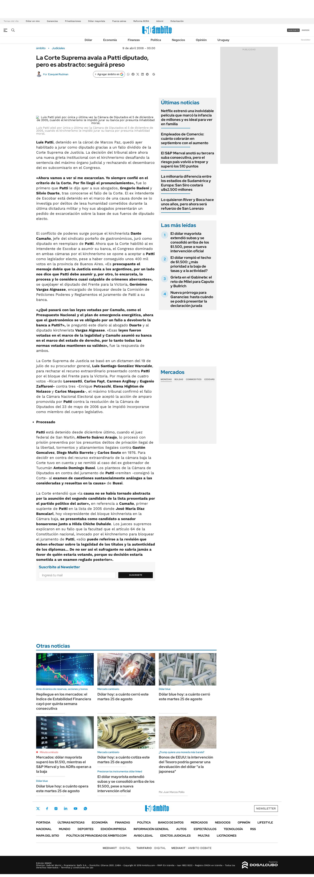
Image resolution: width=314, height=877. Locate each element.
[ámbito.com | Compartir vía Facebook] (133, 74)
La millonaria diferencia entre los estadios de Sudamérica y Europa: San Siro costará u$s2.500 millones (186, 183)
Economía (110, 40)
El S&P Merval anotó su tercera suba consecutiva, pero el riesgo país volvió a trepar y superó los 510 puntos (187, 160)
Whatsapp (85, 808)
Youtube (75, 808)
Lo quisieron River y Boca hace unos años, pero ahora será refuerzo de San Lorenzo (187, 204)
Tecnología (233, 829)
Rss (253, 829)
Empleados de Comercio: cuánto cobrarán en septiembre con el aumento (184, 138)
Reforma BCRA (141, 21)
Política (156, 40)
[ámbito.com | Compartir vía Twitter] (137, 74)
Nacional (44, 829)
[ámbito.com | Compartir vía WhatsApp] (128, 74)
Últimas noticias (71, 822)
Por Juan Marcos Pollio (171, 792)
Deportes (85, 829)
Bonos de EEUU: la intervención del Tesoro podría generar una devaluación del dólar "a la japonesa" (186, 764)
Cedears (209, 379)
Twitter (38, 808)
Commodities (194, 379)
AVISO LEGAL (143, 836)
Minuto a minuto (49, 752)
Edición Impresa (113, 829)
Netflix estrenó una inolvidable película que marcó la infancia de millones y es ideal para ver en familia (187, 117)
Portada (43, 822)
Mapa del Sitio (47, 836)
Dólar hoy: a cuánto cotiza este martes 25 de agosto (123, 759)
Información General (151, 829)
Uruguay (223, 40)
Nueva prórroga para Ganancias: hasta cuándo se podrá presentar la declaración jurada (191, 299)
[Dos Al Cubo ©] (260, 865)
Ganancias (52, 21)
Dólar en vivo (33, 21)
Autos (181, 829)
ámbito (41, 48)
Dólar (88, 40)
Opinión (201, 40)
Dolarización (177, 21)
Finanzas (134, 40)
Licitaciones (226, 836)
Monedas (166, 379)
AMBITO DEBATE (191, 848)
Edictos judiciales (175, 836)
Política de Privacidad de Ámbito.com (96, 836)
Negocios (178, 40)
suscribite (293, 30)
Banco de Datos (171, 822)
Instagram (56, 808)
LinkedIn (65, 808)
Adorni (159, 21)
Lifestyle (265, 822)
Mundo (64, 829)
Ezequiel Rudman (58, 74)
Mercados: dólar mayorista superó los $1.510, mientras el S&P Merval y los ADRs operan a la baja (63, 764)
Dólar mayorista (96, 21)
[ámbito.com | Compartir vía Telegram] (147, 74)
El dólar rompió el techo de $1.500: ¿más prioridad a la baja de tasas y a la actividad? (190, 264)
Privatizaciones (73, 21)
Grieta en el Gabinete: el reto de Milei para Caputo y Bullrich (192, 281)
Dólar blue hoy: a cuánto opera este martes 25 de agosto (62, 788)
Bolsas (178, 379)
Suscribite (135, 575)
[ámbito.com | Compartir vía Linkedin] (142, 74)
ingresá (305, 30)
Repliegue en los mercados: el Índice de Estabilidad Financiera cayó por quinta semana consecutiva (63, 701)
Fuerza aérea (119, 21)
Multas (204, 836)
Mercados (199, 822)
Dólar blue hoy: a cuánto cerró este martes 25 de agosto (184, 696)
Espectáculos (205, 829)
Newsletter (305, 40)
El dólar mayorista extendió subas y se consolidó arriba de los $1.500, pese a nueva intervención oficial (189, 242)
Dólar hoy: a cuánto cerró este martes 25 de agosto (123, 696)
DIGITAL (117, 848)
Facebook (47, 808)
